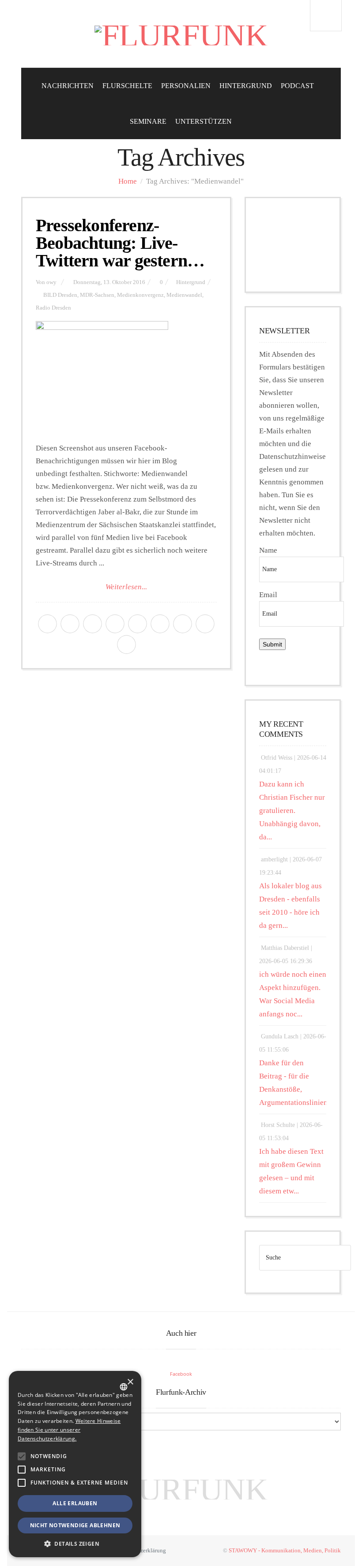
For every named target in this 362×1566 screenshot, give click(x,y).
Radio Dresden (53, 308)
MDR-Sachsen (97, 295)
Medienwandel (184, 295)
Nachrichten (67, 85)
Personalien (186, 85)
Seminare (148, 121)
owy (51, 282)
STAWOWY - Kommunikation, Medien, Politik (285, 1550)
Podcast (297, 85)
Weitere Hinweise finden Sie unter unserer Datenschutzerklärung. (69, 1429)
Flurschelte (127, 85)
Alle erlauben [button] (75, 1503)
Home (127, 181)
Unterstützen (203, 121)
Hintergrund (245, 85)
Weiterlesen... (126, 587)
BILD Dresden (60, 295)
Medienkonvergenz (140, 295)
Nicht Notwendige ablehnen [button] (75, 1525)
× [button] (130, 1382)
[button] (21, 1456)
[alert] (75, 1464)
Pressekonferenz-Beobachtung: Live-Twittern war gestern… (120, 242)
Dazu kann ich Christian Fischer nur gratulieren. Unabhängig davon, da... (292, 810)
